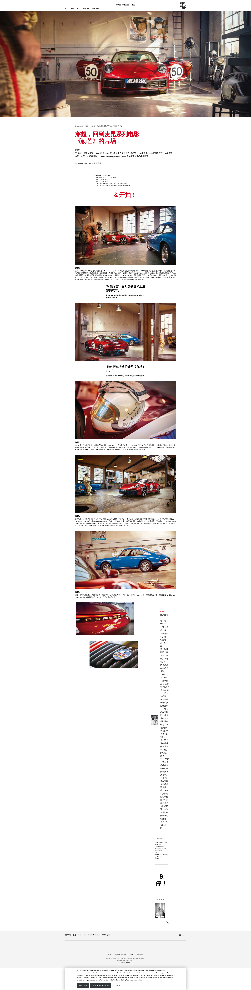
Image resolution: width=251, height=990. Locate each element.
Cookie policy (137, 980)
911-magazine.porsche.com (161, 853)
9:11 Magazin (106, 935)
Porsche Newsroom (94, 935)
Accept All (83, 985)
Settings (118, 985)
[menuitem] (67, 8)
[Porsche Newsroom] (125, 3)
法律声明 (68, 935)
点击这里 (121, 961)
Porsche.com (82, 935)
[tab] (157, 900)
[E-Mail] (167, 922)
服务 (74, 935)
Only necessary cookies (101, 985)
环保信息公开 (125, 963)
